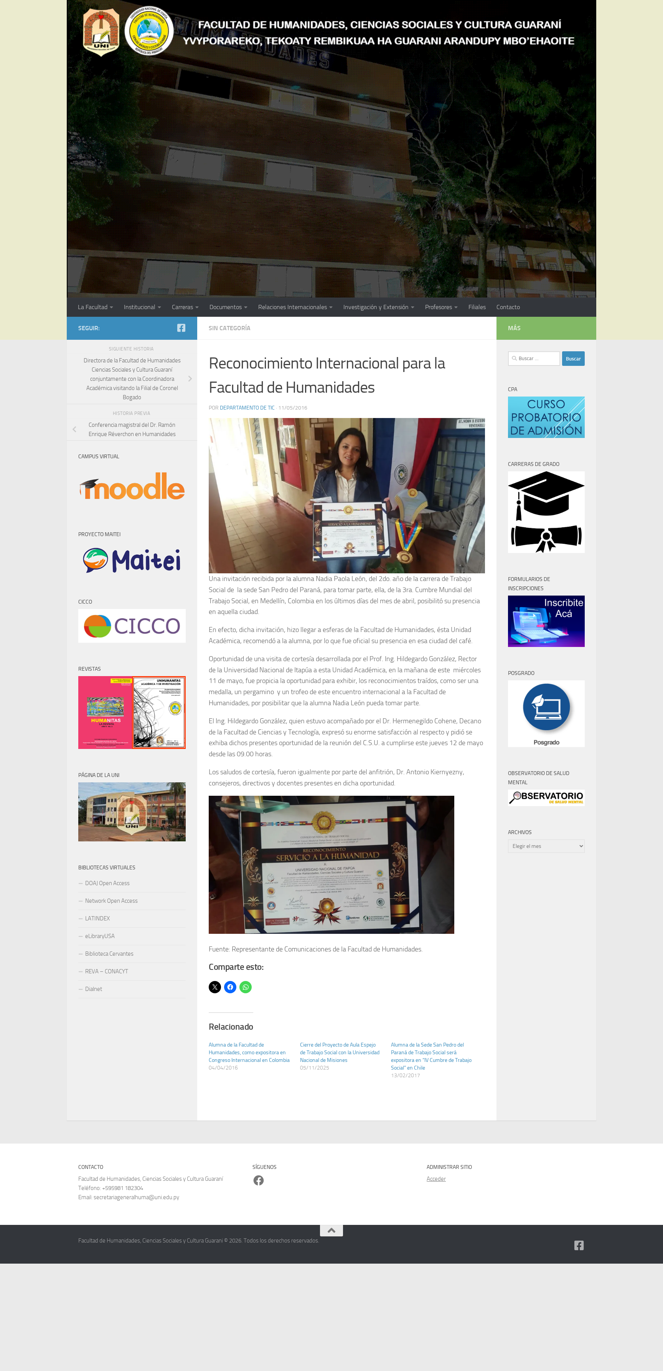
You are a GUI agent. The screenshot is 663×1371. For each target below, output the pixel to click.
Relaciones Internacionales (292, 307)
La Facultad (92, 307)
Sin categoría (230, 328)
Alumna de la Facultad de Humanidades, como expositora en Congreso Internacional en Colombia (249, 1052)
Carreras (182, 307)
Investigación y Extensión (376, 307)
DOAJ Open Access (107, 883)
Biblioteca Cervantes (109, 953)
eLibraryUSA (100, 936)
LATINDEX (97, 918)
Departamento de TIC (247, 408)
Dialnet (93, 989)
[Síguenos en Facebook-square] (181, 327)
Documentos (225, 307)
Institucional (139, 307)
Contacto (508, 307)
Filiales (477, 307)
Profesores (438, 307)
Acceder (436, 1178)
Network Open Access (111, 900)
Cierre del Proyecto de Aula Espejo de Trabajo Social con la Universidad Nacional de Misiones (339, 1052)
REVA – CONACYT (106, 971)
